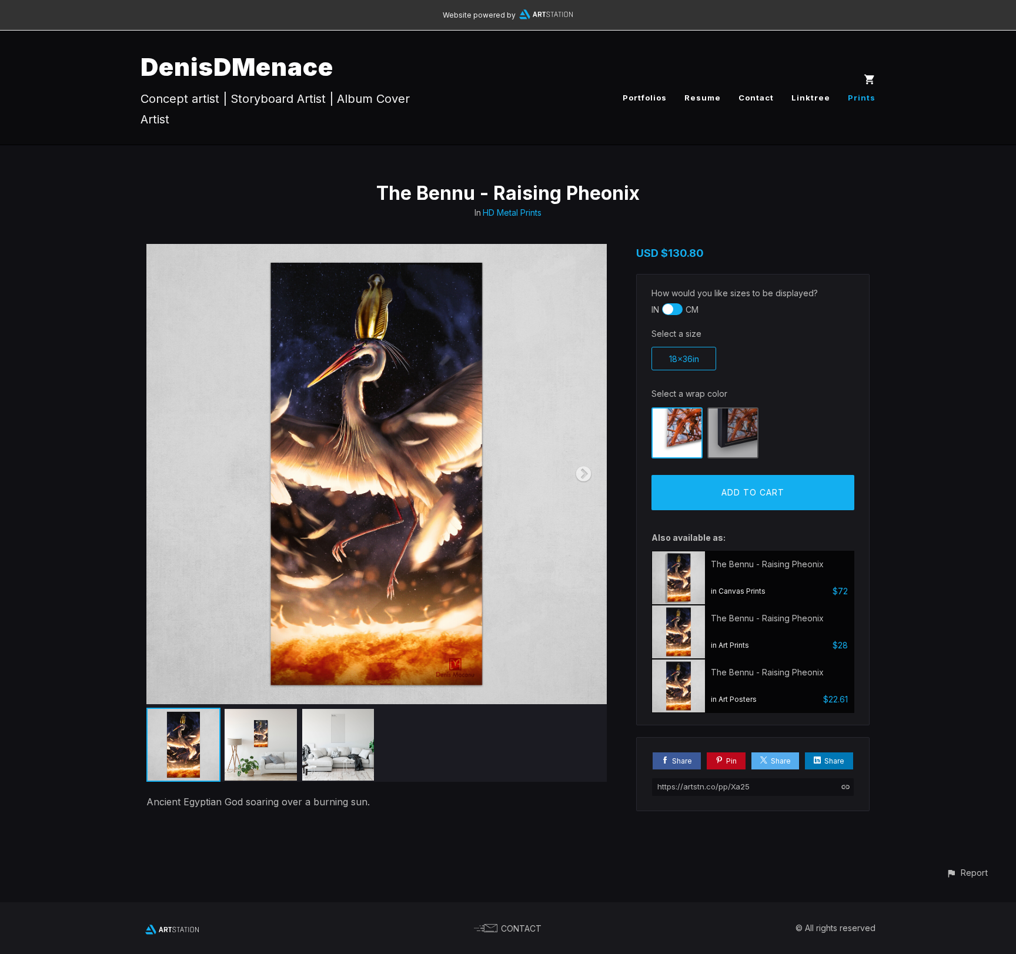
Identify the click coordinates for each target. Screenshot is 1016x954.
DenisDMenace (237, 67)
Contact (756, 97)
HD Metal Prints (512, 212)
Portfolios (645, 97)
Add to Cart (752, 492)
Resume (702, 97)
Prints (861, 97)
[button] (966, 873)
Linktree (810, 97)
